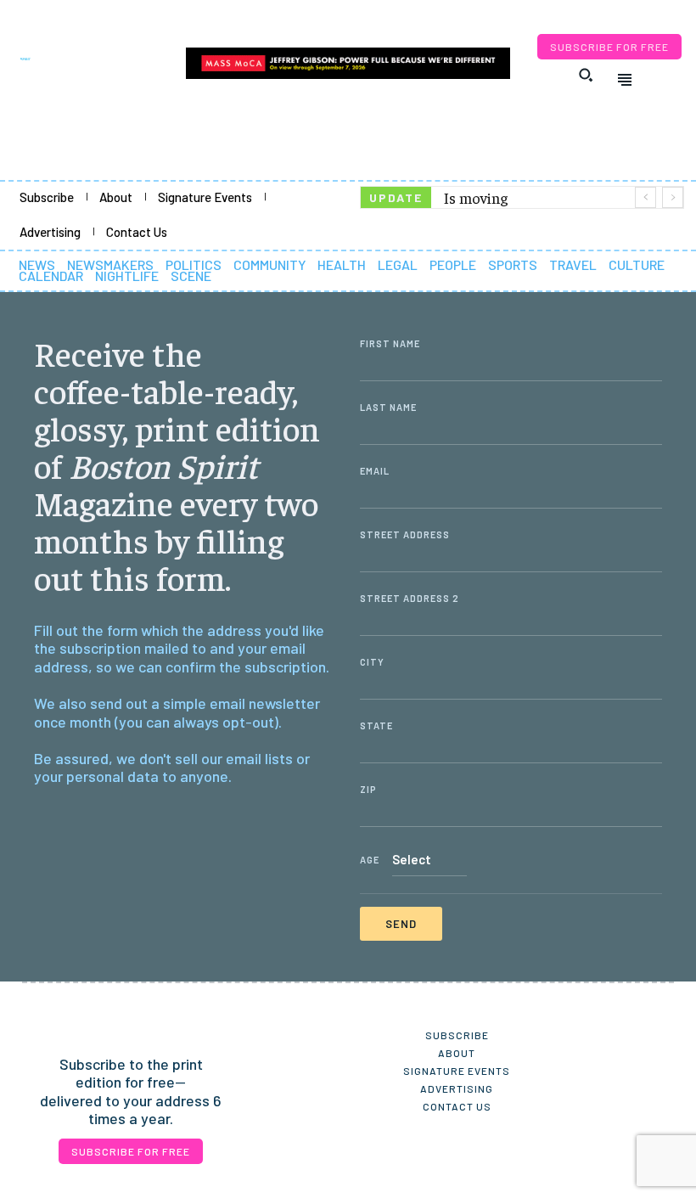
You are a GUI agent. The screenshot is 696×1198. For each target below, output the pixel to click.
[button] (585, 74)
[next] (672, 197)
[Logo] (91, 59)
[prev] (645, 197)
